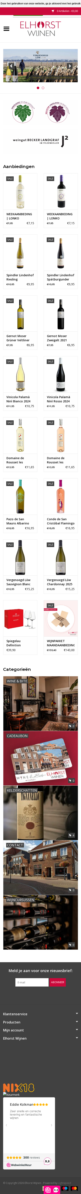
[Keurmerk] (40, 1094)
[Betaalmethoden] (64, 1188)
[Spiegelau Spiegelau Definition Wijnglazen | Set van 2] (20, 618)
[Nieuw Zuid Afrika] (40, 65)
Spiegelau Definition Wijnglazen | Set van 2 (18, 643)
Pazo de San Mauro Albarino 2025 (17, 521)
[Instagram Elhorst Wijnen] (44, 995)
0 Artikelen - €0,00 (67, 11)
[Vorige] (11, 66)
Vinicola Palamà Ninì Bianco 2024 (18, 399)
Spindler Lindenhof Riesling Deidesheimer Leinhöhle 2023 (20, 277)
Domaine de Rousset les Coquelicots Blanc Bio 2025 (19, 460)
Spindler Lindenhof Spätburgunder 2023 (60, 277)
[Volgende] (69, 66)
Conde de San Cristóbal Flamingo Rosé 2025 (61, 521)
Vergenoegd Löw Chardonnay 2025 (59, 582)
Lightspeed (64, 1183)
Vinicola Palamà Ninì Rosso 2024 (58, 399)
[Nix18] (40, 1087)
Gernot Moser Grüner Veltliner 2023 (17, 338)
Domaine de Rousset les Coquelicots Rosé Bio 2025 (59, 460)
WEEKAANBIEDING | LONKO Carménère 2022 (59, 216)
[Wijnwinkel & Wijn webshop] (47, 28)
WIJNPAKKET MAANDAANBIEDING (61, 643)
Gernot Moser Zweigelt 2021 (57, 338)
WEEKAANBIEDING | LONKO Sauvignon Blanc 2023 (19, 216)
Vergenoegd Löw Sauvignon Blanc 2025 (18, 582)
